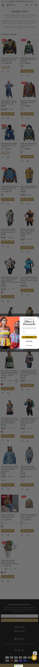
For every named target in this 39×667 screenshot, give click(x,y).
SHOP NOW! (29, 341)
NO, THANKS (29, 345)
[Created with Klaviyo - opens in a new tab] (19, 349)
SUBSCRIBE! (29, 337)
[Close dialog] (37, 318)
